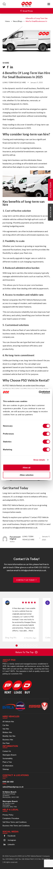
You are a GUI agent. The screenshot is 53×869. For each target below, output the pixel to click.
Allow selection (26, 475)
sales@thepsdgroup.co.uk (13, 787)
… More (30, 631)
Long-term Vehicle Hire (14, 82)
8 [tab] (36, 646)
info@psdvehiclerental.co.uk (24, 527)
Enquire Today (50, 190)
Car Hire (6, 725)
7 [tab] (34, 646)
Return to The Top (24, 652)
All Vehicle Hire (8, 722)
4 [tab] (25, 646)
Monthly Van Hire (9, 736)
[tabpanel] (21, 619)
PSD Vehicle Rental (30, 300)
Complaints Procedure (11, 818)
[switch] (46, 434)
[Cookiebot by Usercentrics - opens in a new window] (39, 392)
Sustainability (8, 758)
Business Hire (8, 739)
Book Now (50, 212)
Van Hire (6, 729)
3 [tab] (22, 646)
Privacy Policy (8, 815)
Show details (39, 460)
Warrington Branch (9, 755)
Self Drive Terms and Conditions (15, 822)
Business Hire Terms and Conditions (16, 825)
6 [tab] (31, 646)
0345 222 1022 (37, 524)
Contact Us (7, 751)
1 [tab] (17, 646)
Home (7, 21)
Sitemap (6, 769)
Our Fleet (6, 743)
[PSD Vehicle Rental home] (18, 687)
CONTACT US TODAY (25, 580)
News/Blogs (17, 21)
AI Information (8, 766)
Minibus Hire (7, 732)
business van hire (19, 160)
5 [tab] (28, 646)
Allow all (26, 467)
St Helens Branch (9, 792)
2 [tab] (19, 646)
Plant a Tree (7, 762)
